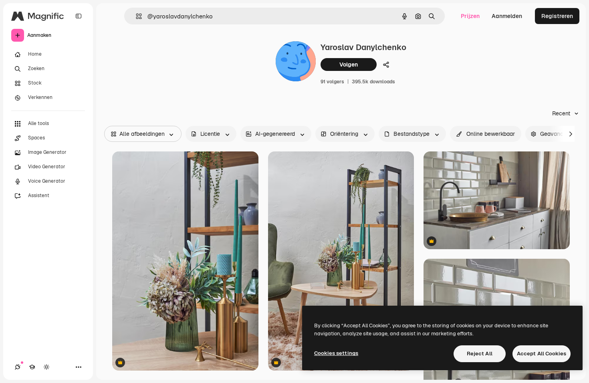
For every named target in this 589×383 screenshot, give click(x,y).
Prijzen (470, 16)
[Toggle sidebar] (78, 16)
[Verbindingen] (17, 367)
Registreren (557, 16)
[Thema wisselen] (46, 367)
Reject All (479, 353)
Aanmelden (507, 16)
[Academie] (32, 367)
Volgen (348, 64)
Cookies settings (336, 353)
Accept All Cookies (541, 353)
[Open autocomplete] (136, 16)
